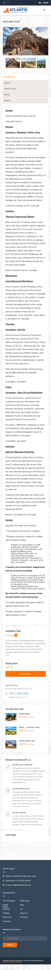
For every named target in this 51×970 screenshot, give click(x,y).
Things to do (10, 89)
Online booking (6, 908)
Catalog (6, 913)
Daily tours (7, 917)
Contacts (24, 917)
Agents (7, 101)
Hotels (7, 83)
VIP (21, 909)
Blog (22, 905)
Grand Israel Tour (27, 741)
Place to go (25, 901)
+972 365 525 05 (23, 881)
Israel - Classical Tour (29, 727)
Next (47, 63)
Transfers (7, 921)
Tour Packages (9, 901)
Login (45, 3)
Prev (4, 63)
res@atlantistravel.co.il (21, 885)
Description (9, 77)
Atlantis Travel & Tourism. (12, 962)
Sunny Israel (24, 714)
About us (24, 913)
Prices (7, 95)
